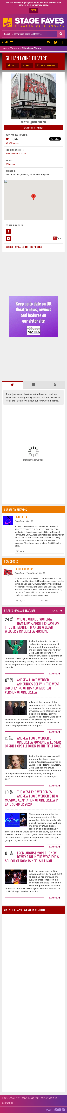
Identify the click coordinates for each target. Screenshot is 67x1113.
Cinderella (21, 517)
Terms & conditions (31, 1098)
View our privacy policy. (37, 5)
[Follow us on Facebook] (62, 42)
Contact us (7, 1103)
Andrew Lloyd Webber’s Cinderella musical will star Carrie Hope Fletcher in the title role (33, 742)
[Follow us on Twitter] (55, 42)
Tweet (15, 65)
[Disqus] (33, 959)
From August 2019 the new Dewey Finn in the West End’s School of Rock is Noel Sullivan (32, 857)
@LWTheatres (12, 143)
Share (29, 65)
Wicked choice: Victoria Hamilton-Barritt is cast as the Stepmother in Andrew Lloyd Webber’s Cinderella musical (32, 624)
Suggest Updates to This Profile (24, 247)
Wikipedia (10, 164)
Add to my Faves (48, 65)
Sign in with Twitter (33, 127)
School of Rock (24, 569)
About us (53, 1098)
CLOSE (33, 10)
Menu (5, 42)
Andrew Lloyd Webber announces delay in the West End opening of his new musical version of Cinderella (32, 685)
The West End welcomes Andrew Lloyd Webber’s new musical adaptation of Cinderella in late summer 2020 (32, 797)
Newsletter (49, 42)
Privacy (44, 1098)
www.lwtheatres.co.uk (16, 153)
